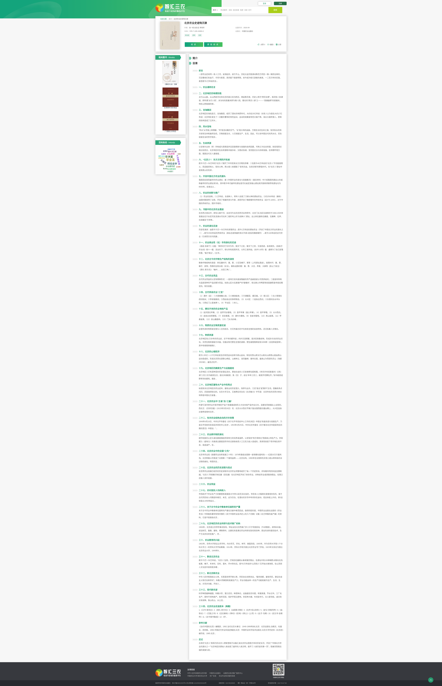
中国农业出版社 (215, 673)
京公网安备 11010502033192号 (196, 683)
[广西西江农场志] (170, 121)
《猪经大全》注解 (170, 84)
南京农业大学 (202, 676)
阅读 (194, 44)
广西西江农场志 (170, 131)
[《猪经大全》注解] (170, 72)
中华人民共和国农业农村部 (197, 673)
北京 (199, 35)
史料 (193, 35)
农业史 (187, 35)
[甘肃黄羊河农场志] (170, 97)
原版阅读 (213, 44)
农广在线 (213, 676)
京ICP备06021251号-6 (179, 683)
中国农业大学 (192, 676)
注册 (280, 3)
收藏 (272, 44)
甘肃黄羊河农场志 (170, 108)
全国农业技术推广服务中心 (233, 673)
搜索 (275, 10)
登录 (264, 3)
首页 (170, 19)
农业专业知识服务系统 (227, 676)
